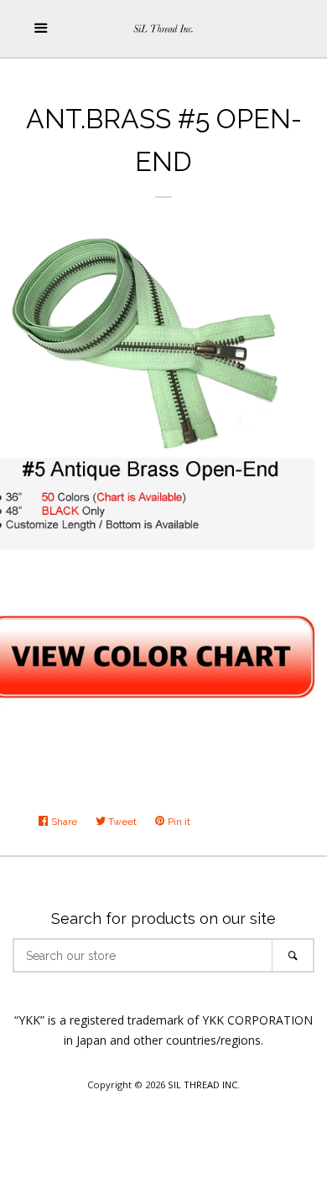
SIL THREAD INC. (204, 1084)
